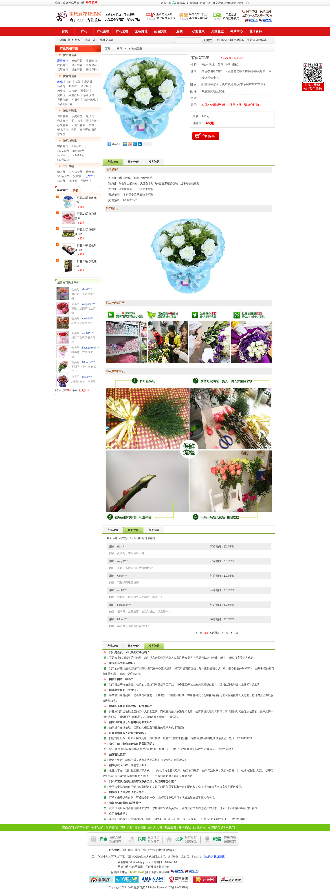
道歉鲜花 (77, 69)
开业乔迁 (91, 69)
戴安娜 (85, 90)
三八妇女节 (75, 171)
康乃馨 (88, 81)
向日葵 (76, 99)
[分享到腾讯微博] (134, 144)
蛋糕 (91, 125)
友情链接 (214, 827)
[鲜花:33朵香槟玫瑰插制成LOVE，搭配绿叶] (68, 239)
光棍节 (73, 180)
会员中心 (166, 2)
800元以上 (63, 159)
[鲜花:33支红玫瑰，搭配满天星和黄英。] (63, 386)
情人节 (61, 171)
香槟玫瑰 (62, 99)
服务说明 (112, 827)
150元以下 (78, 146)
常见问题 (154, 161)
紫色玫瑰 (88, 95)
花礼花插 (77, 120)
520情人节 (63, 176)
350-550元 (63, 155)
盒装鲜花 (62, 120)
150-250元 (63, 150)
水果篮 (61, 134)
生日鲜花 (91, 60)
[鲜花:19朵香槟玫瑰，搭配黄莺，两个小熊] (68, 270)
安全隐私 (184, 827)
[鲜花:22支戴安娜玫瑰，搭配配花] (63, 371)
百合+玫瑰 (89, 99)
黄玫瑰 (61, 95)
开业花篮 (249, 39)
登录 (88, 2)
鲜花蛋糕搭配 (88, 129)
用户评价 (133, 161)
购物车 (181, 2)
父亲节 (77, 176)
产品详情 (112, 530)
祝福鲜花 (62, 65)
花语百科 (68, 827)
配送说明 (155, 827)
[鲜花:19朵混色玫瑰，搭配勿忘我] (68, 254)
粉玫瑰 (61, 90)
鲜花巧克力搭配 (66, 129)
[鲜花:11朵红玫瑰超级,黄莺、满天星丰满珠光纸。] (63, 357)
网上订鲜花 (237, 39)
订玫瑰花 (261, 39)
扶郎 (78, 81)
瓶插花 (90, 116)
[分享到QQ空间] (124, 144)
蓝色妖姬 (74, 95)
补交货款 (218, 2)
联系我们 (228, 827)
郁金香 (73, 86)
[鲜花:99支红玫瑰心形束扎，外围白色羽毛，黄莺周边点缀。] (63, 342)
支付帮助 (141, 827)
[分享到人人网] (139, 144)
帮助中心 (243, 2)
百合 (69, 81)
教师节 (61, 180)
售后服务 (170, 827)
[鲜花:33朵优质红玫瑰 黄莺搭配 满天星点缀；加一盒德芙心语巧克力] (63, 313)
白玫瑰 (73, 90)
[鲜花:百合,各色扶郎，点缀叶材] (63, 328)
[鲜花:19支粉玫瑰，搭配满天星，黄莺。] (63, 298)
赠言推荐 (82, 827)
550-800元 (78, 155)
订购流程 (126, 827)
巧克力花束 (78, 125)
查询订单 (64, 39)
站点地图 (199, 827)
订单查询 (192, 2)
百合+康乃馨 (64, 104)
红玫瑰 (85, 86)
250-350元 (78, 150)
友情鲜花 (77, 60)
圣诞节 (85, 180)
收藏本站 (230, 2)
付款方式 (205, 2)
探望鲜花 (62, 69)
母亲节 (90, 171)
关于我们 (97, 827)
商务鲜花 (91, 65)
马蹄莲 (61, 86)
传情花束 (62, 116)
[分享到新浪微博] (129, 144)
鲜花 (119, 48)
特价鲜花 (62, 146)
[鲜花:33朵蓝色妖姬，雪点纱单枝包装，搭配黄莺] (68, 207)
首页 (107, 48)
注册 (94, 2)
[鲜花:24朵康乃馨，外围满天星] (68, 223)
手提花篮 (77, 116)
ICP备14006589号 (178, 887)
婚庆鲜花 (77, 65)
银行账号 (77, 39)
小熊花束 (62, 125)
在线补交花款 (105, 39)
